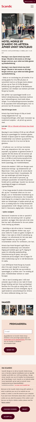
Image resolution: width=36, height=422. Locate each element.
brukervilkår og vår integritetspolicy (14, 339)
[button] (32, 6)
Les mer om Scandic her (22, 385)
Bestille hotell (29, 1)
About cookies (6, 402)
